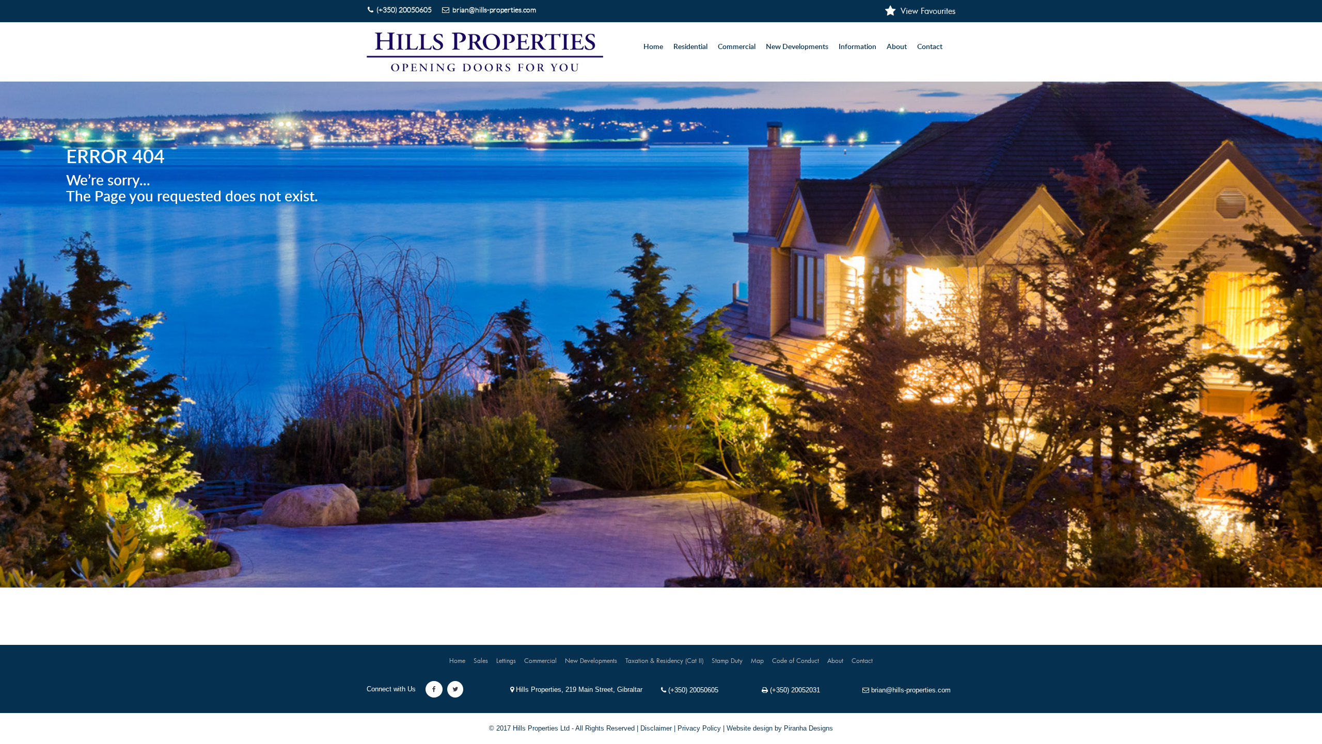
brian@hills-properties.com (910, 690)
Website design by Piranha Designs (780, 728)
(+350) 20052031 (794, 690)
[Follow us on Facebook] (434, 689)
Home (653, 47)
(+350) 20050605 (692, 690)
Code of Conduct (795, 660)
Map (757, 660)
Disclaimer (656, 728)
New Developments (797, 47)
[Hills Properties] (485, 51)
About (897, 47)
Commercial (540, 660)
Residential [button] (690, 47)
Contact (929, 47)
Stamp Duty (727, 660)
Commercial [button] (737, 47)
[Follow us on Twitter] (455, 689)
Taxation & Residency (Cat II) (664, 660)
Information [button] (857, 47)
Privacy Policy (699, 728)
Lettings (506, 660)
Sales (481, 660)
